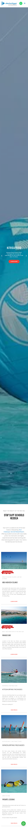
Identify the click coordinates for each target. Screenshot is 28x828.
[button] (2, 256)
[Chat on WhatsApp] (20, 3)
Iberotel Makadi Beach (17, 532)
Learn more (14, 261)
